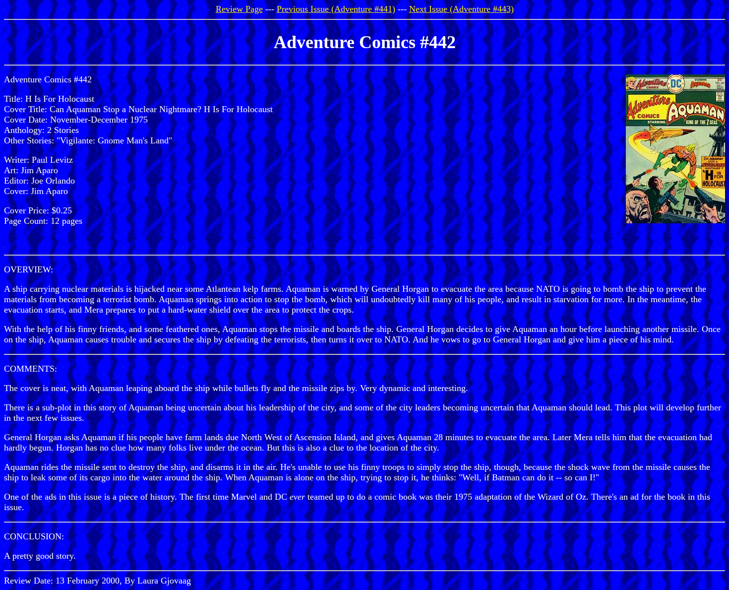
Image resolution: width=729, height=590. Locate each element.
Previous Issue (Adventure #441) (336, 9)
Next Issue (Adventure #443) (461, 9)
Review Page (239, 9)
